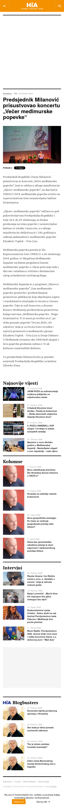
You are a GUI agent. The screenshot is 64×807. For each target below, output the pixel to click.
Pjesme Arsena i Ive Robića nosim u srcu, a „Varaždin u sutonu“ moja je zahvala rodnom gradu (41, 580)
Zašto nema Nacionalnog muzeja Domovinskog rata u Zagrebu (41, 763)
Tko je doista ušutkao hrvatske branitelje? (38, 745)
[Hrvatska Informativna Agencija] (32, 6)
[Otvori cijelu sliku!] (32, 145)
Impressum (7, 781)
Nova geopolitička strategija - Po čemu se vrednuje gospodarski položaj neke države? (42, 522)
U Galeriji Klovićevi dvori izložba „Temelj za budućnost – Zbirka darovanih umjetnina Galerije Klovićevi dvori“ (42, 412)
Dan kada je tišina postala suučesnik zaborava (40, 729)
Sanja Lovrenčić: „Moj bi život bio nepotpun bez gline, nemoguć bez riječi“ (42, 596)
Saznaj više (41, 801)
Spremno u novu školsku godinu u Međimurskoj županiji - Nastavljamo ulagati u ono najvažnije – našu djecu (42, 447)
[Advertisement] (32, 53)
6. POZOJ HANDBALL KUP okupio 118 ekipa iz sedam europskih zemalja (40, 428)
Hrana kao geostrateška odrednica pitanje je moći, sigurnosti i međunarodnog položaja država (41, 546)
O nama (17, 781)
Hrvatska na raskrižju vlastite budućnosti (42, 495)
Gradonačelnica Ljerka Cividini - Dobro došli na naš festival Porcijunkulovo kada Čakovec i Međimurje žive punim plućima (41, 616)
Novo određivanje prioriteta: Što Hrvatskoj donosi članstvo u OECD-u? (42, 472)
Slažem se (19, 801)
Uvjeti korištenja (29, 781)
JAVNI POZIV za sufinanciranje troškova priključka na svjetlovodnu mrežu (42, 394)
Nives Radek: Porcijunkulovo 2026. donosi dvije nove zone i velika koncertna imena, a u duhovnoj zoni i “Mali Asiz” (42, 635)
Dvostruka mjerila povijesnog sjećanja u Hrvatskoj (42, 712)
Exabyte (53, 786)
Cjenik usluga (43, 781)
